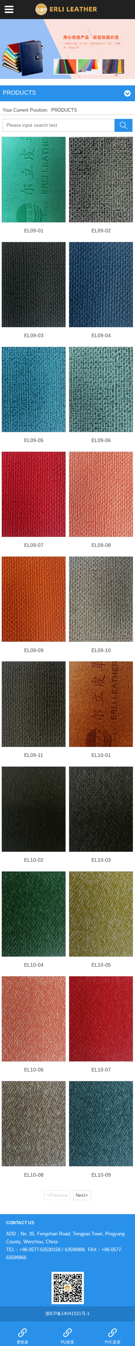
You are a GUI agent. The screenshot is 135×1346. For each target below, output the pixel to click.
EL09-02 (101, 230)
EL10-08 (34, 1175)
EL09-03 (34, 335)
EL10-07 (101, 1070)
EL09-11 (33, 755)
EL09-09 (34, 650)
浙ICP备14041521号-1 (67, 1313)
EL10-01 (101, 755)
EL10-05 (101, 965)
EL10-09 (101, 1175)
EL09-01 (34, 230)
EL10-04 (34, 965)
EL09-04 (101, 335)
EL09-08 (101, 545)
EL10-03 (101, 860)
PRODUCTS (64, 110)
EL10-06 (34, 1070)
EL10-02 (34, 860)
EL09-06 (101, 440)
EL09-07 (34, 545)
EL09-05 (34, 440)
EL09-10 (101, 650)
